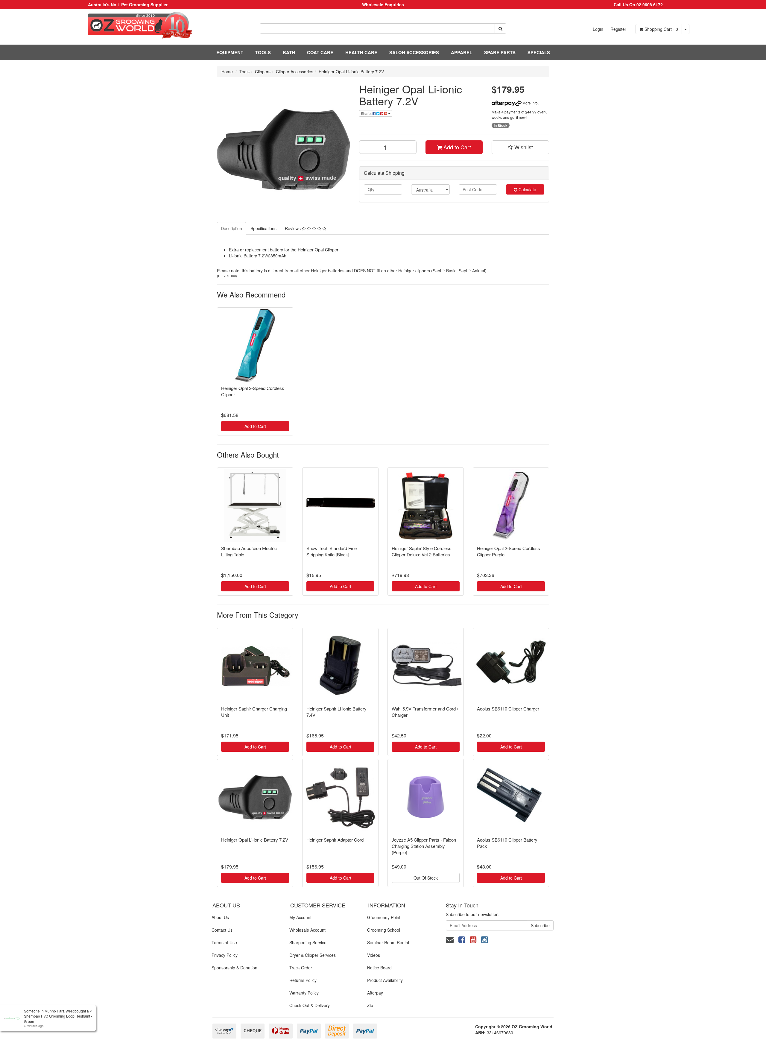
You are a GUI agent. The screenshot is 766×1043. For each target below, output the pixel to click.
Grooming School (383, 930)
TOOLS (263, 52)
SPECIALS (539, 52)
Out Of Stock (426, 878)
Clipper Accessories (294, 72)
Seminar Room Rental (388, 942)
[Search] (500, 28)
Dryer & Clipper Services (312, 955)
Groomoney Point (383, 917)
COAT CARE (320, 52)
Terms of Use (224, 942)
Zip (370, 1005)
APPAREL (461, 52)
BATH (289, 52)
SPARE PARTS (500, 52)
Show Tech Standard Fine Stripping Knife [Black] (331, 551)
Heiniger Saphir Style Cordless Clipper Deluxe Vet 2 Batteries (422, 551)
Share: (367, 113)
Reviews (293, 228)
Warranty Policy (304, 993)
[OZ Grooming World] (127, 25)
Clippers (262, 72)
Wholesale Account (307, 930)
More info (530, 102)
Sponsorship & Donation (234, 968)
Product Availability (385, 980)
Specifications (263, 228)
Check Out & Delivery (309, 1005)
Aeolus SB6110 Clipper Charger (508, 708)
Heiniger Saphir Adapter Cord (335, 839)
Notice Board (379, 968)
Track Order (300, 968)
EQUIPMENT (229, 52)
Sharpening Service (307, 942)
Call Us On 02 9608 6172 (638, 4)
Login (598, 29)
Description (231, 228)
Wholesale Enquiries (383, 4)
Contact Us (222, 930)
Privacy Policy (225, 955)
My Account (300, 917)
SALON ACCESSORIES (414, 52)
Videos (373, 955)
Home (227, 72)
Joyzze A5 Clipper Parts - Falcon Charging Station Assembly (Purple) (424, 845)
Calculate (526, 189)
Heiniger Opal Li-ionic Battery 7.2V (351, 72)
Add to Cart (456, 147)
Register (618, 29)
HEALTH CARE (361, 52)
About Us (220, 917)
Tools (244, 72)
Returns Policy (303, 980)
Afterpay (375, 993)
